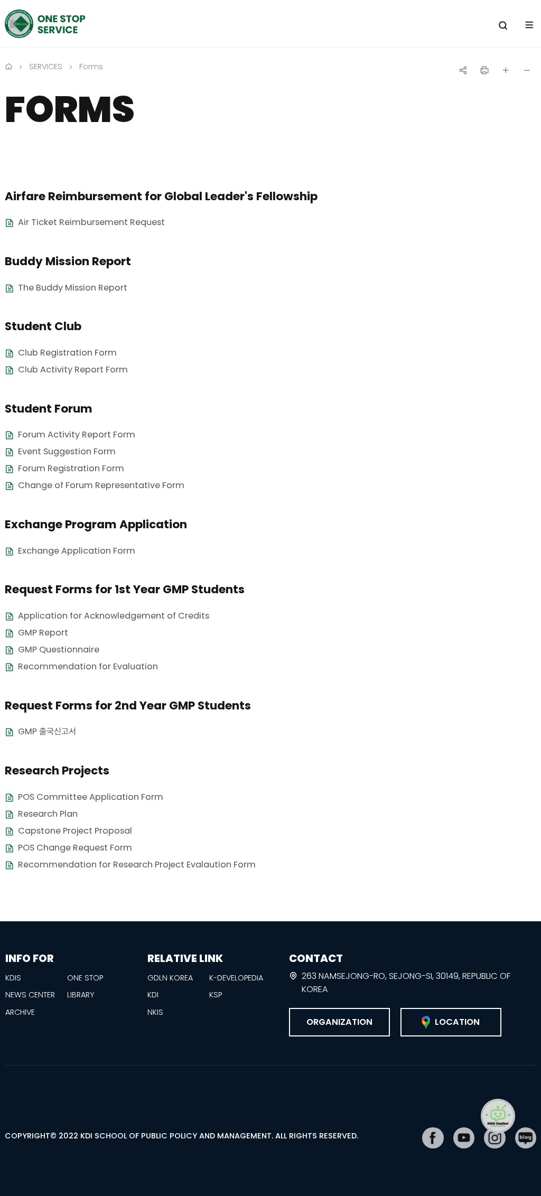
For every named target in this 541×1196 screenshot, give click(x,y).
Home (8, 66)
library (80, 994)
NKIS (155, 1012)
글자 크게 (505, 70)
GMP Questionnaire (58, 649)
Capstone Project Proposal (75, 831)
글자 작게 (526, 70)
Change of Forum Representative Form (101, 486)
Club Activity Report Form (73, 369)
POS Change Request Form (75, 848)
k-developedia (236, 978)
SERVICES (45, 66)
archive (20, 1012)
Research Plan (48, 814)
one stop (85, 978)
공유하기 (463, 70)
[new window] (433, 1138)
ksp (215, 994)
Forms (91, 66)
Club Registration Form (67, 353)
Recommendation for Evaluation (88, 666)
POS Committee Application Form (90, 797)
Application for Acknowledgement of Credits (113, 616)
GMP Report (43, 633)
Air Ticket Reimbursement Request (91, 223)
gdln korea (170, 978)
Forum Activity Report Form (76, 435)
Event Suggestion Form (67, 452)
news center (30, 994)
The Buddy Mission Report (72, 288)
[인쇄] (484, 70)
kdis (13, 978)
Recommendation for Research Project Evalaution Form (137, 864)
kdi (152, 994)
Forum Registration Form (71, 469)
